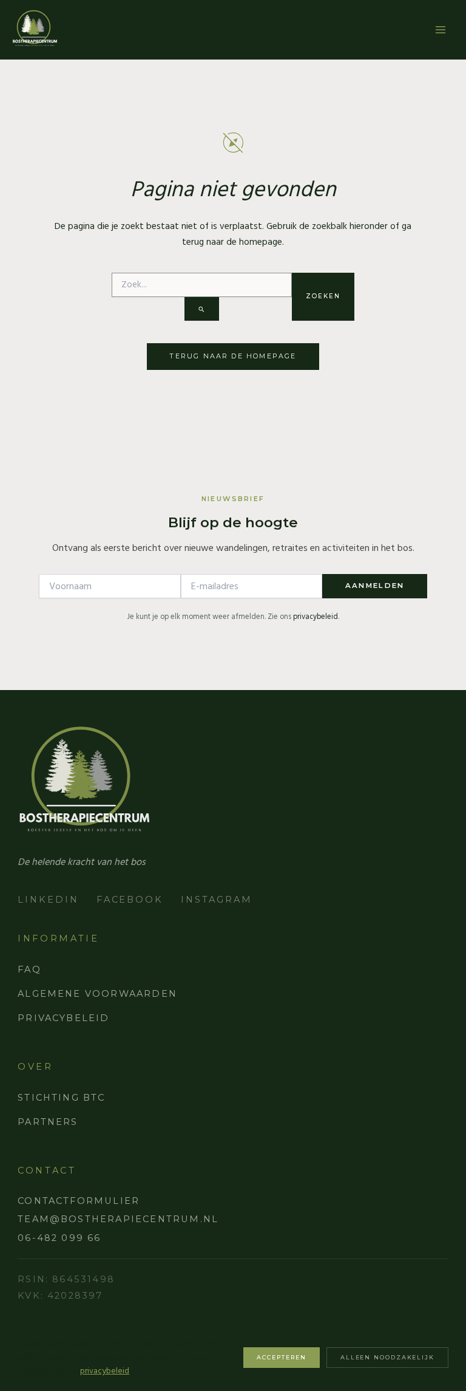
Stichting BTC (61, 1097)
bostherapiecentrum (35, 28)
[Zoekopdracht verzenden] (201, 309)
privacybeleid (315, 617)
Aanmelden (375, 585)
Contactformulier (79, 1200)
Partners (48, 1121)
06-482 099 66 (59, 1237)
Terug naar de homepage (232, 356)
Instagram (216, 899)
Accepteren (281, 1357)
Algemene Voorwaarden (97, 993)
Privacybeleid (63, 1018)
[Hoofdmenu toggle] (440, 29)
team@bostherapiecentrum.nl (118, 1219)
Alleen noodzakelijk (387, 1357)
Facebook (129, 899)
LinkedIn (48, 899)
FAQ (29, 969)
